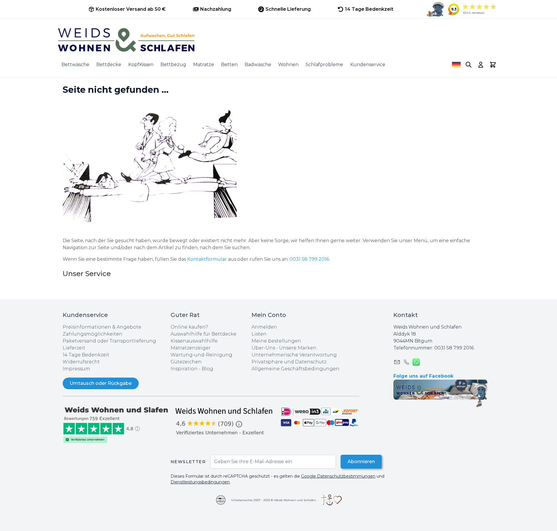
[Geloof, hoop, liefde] (331, 500)
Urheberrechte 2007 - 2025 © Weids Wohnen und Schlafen (273, 500)
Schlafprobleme (324, 64)
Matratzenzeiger (191, 348)
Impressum (76, 368)
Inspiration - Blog (192, 368)
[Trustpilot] (117, 424)
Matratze (203, 64)
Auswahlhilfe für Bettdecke (203, 334)
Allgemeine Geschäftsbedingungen (295, 368)
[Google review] (224, 421)
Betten (229, 64)
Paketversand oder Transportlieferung (109, 341)
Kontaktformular (207, 259)
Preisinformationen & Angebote (102, 327)
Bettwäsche (75, 64)
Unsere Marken (298, 348)
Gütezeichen (186, 362)
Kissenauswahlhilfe (194, 341)
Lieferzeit (74, 348)
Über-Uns (263, 348)
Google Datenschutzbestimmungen (338, 476)
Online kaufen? (189, 327)
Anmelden (264, 327)
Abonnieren (361, 461)
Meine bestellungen (276, 341)
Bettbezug (173, 64)
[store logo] (278, 40)
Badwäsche (258, 64)
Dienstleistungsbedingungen (200, 482)
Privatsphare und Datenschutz (289, 362)
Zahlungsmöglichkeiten (92, 334)
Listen (259, 334)
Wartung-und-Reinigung (201, 355)
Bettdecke (108, 64)
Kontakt (405, 314)
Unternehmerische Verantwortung (294, 355)
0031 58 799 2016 (309, 259)
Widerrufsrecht (81, 362)
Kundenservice (367, 64)
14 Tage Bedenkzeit (86, 355)
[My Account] (481, 65)
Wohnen (288, 64)
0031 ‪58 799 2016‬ (454, 348)
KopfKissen (140, 64)
